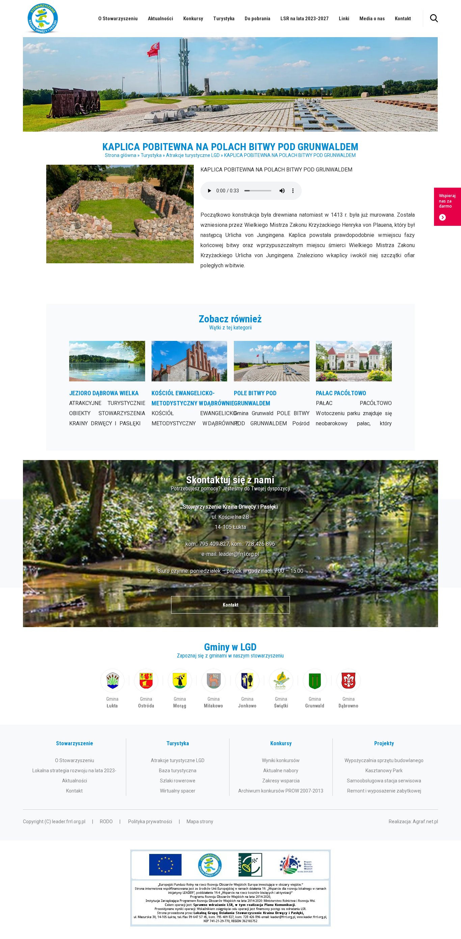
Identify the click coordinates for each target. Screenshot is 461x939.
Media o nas (372, 19)
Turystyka (224, 19)
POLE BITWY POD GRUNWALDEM (272, 385)
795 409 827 (214, 544)
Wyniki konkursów (281, 760)
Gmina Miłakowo (214, 689)
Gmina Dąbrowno (348, 689)
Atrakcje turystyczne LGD (193, 155)
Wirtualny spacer (177, 791)
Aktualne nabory (280, 770)
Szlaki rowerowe (177, 780)
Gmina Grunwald (315, 689)
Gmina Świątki (281, 689)
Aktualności (160, 19)
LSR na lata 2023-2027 (304, 19)
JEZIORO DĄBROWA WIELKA (107, 385)
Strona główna (120, 155)
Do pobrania (257, 19)
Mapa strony (200, 821)
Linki (344, 19)
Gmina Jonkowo (247, 689)
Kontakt (403, 19)
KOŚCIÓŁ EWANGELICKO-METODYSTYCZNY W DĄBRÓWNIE (189, 385)
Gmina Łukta (112, 689)
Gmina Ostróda (146, 689)
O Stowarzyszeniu (118, 19)
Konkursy (193, 19)
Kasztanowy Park (384, 770)
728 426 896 (260, 544)
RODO (106, 821)
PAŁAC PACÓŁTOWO (354, 385)
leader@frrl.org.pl (239, 554)
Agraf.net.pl (425, 821)
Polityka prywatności (150, 821)
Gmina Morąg (180, 689)
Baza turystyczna (177, 770)
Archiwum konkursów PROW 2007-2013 (280, 791)
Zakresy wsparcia (281, 780)
